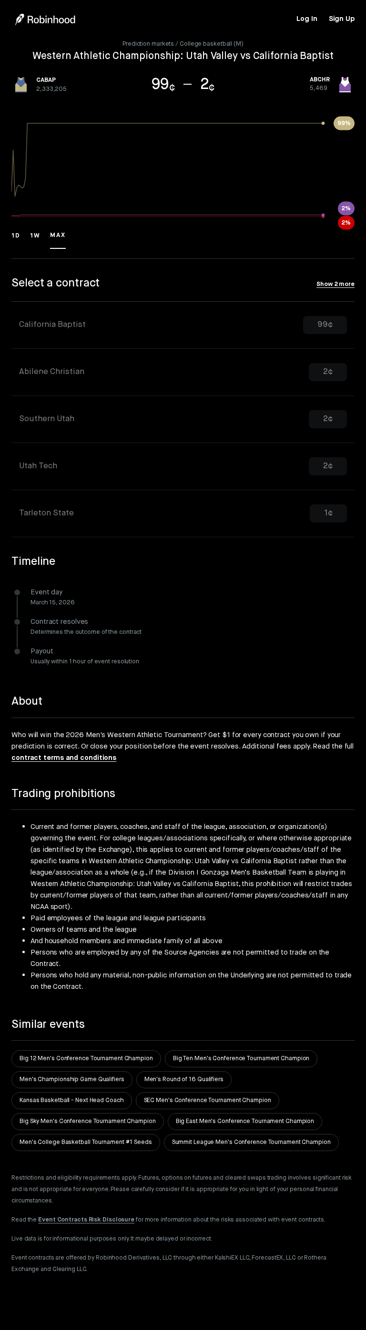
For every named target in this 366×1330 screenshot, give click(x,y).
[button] (15, 240)
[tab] (183, 325)
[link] (307, 19)
